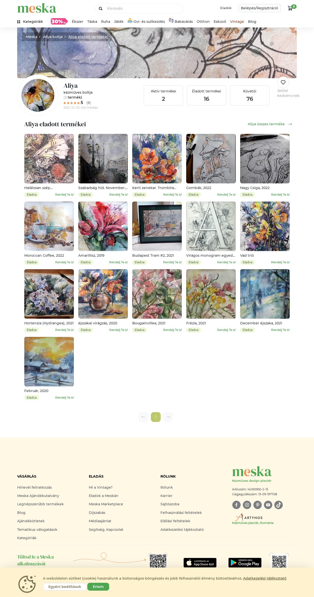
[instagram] (247, 505)
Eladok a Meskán (103, 496)
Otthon (203, 21)
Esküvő (220, 21)
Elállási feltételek (175, 521)
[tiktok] (278, 505)
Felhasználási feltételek (181, 512)
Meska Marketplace (106, 504)
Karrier (166, 496)
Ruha (105, 21)
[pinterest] (257, 505)
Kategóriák (27, 538)
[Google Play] (200, 563)
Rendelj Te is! (64, 194)
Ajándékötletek (31, 521)
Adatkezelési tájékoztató (182, 529)
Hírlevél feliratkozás (34, 487)
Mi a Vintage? (101, 487)
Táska (92, 21)
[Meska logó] (36, 8)
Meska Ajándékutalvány (38, 496)
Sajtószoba (169, 504)
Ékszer (77, 21)
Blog (252, 21)
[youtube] (268, 505)
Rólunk (166, 487)
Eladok (226, 8)
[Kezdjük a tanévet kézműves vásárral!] (59, 21)
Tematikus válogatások (37, 529)
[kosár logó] (290, 8)
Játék (119, 21)
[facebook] (236, 505)
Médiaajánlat (100, 521)
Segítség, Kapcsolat (106, 529)
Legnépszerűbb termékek (40, 504)
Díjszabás (97, 512)
